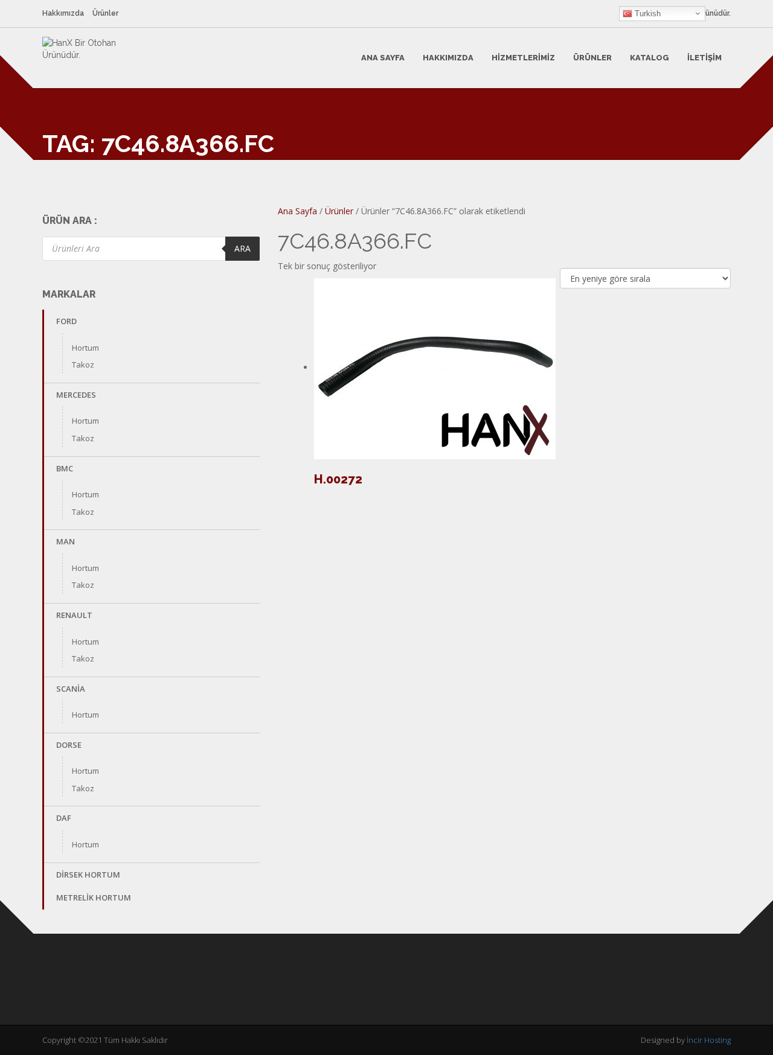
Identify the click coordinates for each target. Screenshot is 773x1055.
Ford (66, 321)
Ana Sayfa (383, 57)
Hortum (85, 347)
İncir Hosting (709, 1039)
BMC (64, 468)
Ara (242, 248)
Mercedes (76, 394)
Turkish (646, 13)
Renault (74, 615)
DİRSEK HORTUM (88, 874)
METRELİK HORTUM (93, 897)
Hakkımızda (63, 13)
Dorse (69, 744)
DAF (63, 817)
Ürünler (105, 13)
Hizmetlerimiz (523, 57)
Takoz (83, 364)
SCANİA (70, 688)
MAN (65, 541)
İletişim (704, 57)
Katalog (649, 57)
